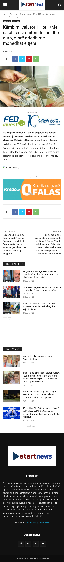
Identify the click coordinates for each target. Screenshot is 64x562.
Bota (5, 297)
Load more (30, 426)
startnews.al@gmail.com (37, 522)
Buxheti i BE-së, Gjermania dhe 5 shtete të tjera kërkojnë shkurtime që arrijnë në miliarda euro (42, 290)
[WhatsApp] (36, 59)
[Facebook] (15, 59)
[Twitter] (22, 59)
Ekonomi (13, 14)
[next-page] (9, 319)
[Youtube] (43, 544)
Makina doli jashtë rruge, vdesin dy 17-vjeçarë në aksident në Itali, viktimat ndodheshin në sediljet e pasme (40, 394)
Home (5, 14)
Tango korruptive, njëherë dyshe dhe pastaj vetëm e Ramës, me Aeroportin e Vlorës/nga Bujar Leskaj (40, 274)
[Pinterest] (29, 59)
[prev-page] (5, 319)
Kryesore (16, 21)
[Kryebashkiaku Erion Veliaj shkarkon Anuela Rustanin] (11, 361)
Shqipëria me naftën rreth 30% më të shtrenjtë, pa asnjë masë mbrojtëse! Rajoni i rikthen (39, 306)
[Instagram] (28, 544)
